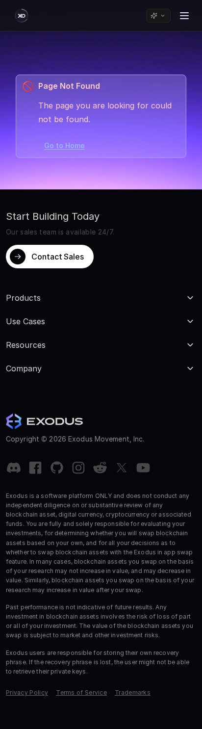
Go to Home (64, 145)
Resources (26, 345)
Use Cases (25, 321)
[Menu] (184, 16)
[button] (50, 256)
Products (23, 298)
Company (24, 368)
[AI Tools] (158, 16)
